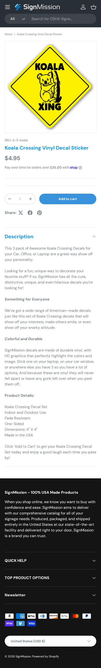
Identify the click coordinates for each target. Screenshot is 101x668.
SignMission (23, 656)
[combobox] (50, 19)
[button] (93, 7)
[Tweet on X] (20, 212)
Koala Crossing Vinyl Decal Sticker (39, 34)
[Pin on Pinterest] (39, 212)
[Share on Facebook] (30, 212)
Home (8, 34)
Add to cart (67, 199)
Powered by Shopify (45, 656)
